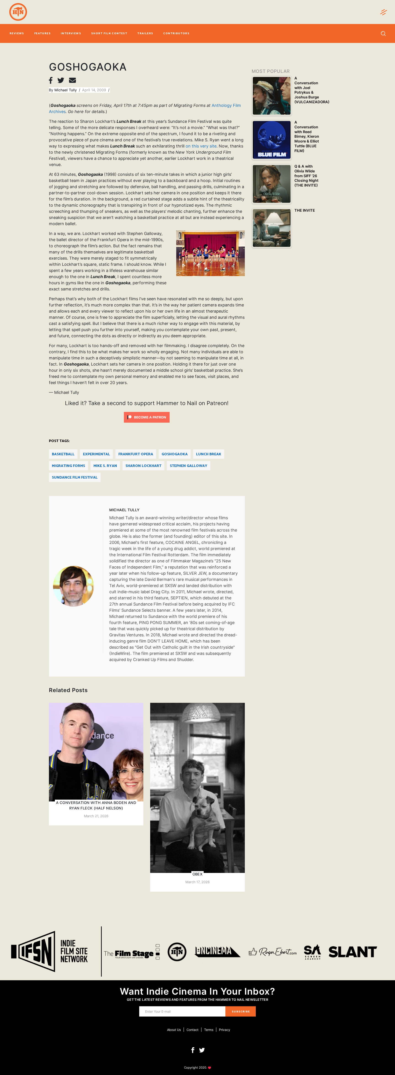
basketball (63, 454)
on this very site (201, 146)
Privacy (224, 1030)
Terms (208, 1030)
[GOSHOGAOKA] (78, 586)
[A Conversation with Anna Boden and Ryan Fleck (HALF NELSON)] (96, 764)
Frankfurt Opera (135, 454)
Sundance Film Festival (75, 477)
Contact (192, 1030)
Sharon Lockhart (143, 466)
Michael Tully (66, 90)
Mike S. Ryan (105, 466)
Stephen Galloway (188, 466)
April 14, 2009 (94, 90)
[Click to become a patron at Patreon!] (147, 417)
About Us (174, 1030)
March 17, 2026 (197, 882)
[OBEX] (197, 797)
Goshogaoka (175, 454)
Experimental (96, 454)
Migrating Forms (68, 466)
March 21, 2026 (96, 816)
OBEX (197, 874)
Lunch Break (208, 454)
